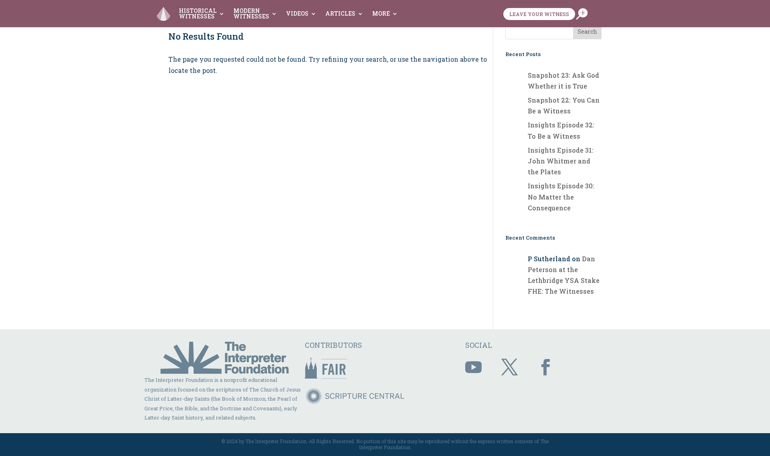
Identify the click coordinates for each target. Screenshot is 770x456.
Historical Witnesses (198, 13)
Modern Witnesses (251, 13)
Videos (297, 13)
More (381, 13)
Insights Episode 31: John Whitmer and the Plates (561, 161)
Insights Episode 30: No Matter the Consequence (561, 197)
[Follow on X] (509, 367)
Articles (340, 13)
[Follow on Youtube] (473, 367)
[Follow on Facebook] (545, 367)
